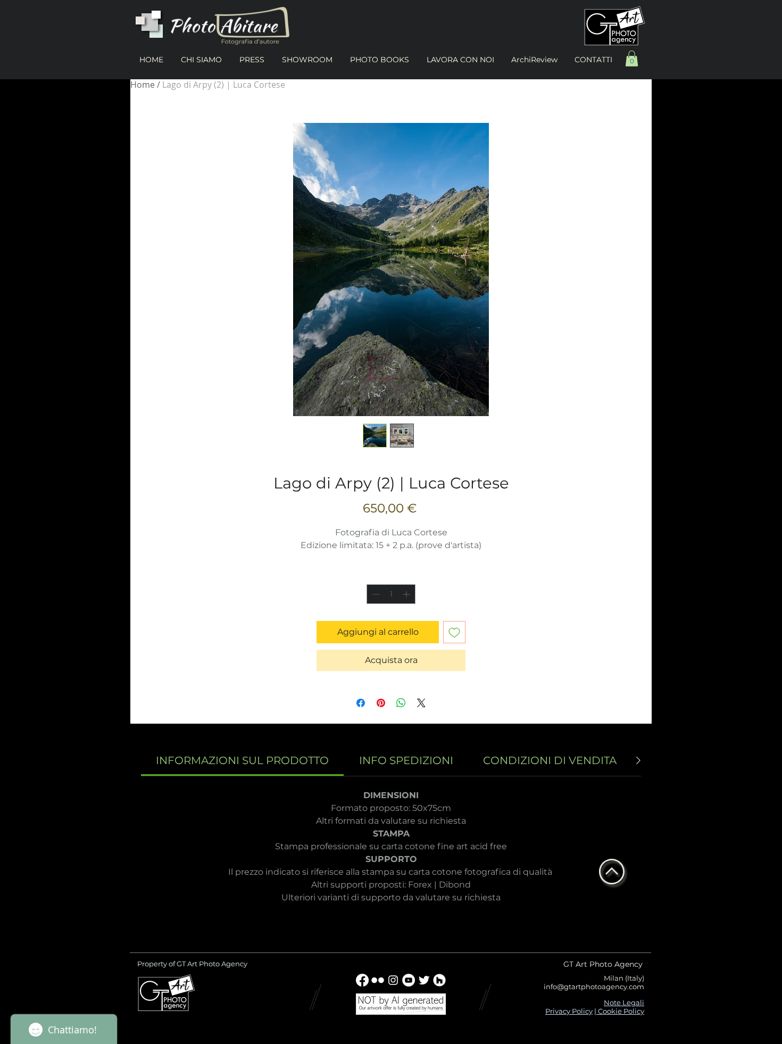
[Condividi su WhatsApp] (401, 703)
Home (142, 84)
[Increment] (407, 594)
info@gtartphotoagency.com (594, 986)
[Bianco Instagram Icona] (393, 980)
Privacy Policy (569, 1011)
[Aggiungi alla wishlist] (454, 632)
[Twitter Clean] (424, 980)
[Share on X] (421, 703)
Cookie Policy (620, 1011)
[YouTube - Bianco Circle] (408, 980)
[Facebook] (362, 980)
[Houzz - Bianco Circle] (439, 980)
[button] (631, 59)
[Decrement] (374, 594)
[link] (242, 760)
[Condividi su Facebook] (360, 703)
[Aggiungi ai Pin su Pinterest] (381, 703)
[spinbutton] (391, 594)
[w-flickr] (377, 980)
